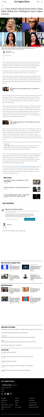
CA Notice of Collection (24, 414)
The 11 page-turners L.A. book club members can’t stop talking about (35, 290)
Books (11, 87)
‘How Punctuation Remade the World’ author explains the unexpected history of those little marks (35, 300)
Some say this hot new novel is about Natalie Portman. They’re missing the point (14, 268)
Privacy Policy (12, 216)
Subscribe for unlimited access (6, 387)
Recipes (16, 402)
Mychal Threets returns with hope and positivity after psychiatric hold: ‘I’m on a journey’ (35, 268)
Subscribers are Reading (8, 327)
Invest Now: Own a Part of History (6, 408)
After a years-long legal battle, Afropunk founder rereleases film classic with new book (14, 277)
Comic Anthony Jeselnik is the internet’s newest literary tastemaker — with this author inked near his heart (14, 300)
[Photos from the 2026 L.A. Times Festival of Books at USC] (36, 189)
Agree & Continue (30, 219)
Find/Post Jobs (4, 400)
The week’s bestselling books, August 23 (8, 352)
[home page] (22, 1)
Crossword (17, 398)
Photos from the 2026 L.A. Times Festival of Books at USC (17, 187)
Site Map (2, 389)
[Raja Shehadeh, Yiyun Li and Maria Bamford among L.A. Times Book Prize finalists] (6, 89)
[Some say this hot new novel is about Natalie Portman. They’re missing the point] (4, 267)
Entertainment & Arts (9, 203)
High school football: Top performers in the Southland (11, 345)
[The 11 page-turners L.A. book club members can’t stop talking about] (25, 289)
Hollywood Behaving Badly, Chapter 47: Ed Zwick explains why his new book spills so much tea (25, 122)
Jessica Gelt (9, 51)
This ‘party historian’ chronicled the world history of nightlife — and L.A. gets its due (17, 365)
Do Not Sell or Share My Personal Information (34, 414)
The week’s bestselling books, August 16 (8, 361)
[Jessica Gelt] (4, 52)
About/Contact (31, 398)
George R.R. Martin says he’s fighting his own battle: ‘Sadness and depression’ (16, 370)
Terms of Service (14, 414)
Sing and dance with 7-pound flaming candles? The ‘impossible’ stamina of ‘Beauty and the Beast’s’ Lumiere (21, 329)
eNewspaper (3, 398)
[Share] (4, 59)
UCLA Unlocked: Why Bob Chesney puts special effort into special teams (14, 332)
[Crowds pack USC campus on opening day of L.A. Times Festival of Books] (36, 182)
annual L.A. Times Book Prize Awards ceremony (25, 166)
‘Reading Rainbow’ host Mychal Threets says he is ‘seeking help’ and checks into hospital (36, 277)
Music (10, 274)
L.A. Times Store (18, 407)
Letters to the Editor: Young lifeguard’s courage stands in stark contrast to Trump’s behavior (18, 341)
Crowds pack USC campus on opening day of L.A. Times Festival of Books (16, 180)
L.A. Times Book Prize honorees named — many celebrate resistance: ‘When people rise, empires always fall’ (16, 195)
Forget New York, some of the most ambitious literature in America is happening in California (15, 290)
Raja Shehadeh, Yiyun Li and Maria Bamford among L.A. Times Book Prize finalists (24, 89)
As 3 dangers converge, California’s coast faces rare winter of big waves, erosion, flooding (18, 337)
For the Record (31, 400)
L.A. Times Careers (32, 402)
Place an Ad (3, 402)
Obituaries (17, 400)
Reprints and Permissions (34, 407)
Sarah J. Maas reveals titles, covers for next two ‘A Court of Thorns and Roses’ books (17, 356)
